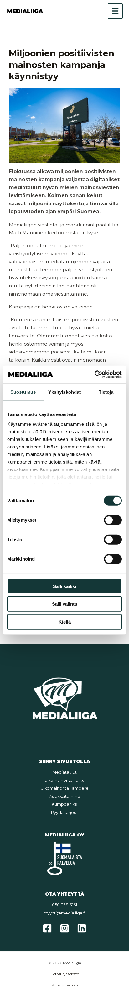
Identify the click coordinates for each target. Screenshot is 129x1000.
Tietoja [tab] (106, 391)
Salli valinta (64, 604)
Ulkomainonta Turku (64, 780)
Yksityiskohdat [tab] (64, 391)
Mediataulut (65, 772)
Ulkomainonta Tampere (65, 788)
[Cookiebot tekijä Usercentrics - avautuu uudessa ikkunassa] (94, 374)
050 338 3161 (64, 905)
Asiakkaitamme (64, 796)
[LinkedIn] (81, 928)
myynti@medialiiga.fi (64, 913)
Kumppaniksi (65, 804)
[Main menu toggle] (115, 11)
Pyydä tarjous (64, 812)
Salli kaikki (64, 586)
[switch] (113, 520)
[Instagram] (64, 928)
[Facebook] (47, 928)
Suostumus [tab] (23, 391)
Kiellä (65, 621)
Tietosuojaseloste (64, 974)
